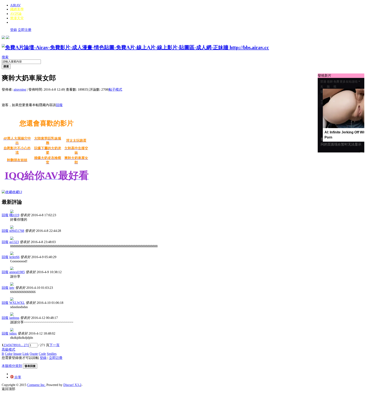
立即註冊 (55, 358)
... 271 (24, 345)
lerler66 (14, 257)
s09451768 (16, 230)
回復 (59, 105)
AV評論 (16, 13)
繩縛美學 (17, 9)
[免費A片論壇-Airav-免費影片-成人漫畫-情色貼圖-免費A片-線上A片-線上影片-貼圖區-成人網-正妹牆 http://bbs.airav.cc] (135, 47)
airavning (20, 89)
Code (42, 354)
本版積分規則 (12, 366)
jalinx (13, 333)
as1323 (14, 242)
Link (25, 354)
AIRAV (15, 5)
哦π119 (14, 215)
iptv (11, 287)
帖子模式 (115, 89)
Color (8, 354)
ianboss (14, 318)
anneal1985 (17, 272)
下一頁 (54, 345)
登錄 (13, 30)
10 (18, 345)
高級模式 (8, 349)
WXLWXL (17, 302)
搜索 (5, 57)
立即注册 (24, 30)
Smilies (52, 354)
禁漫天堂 (17, 18)
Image (17, 354)
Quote (34, 354)
